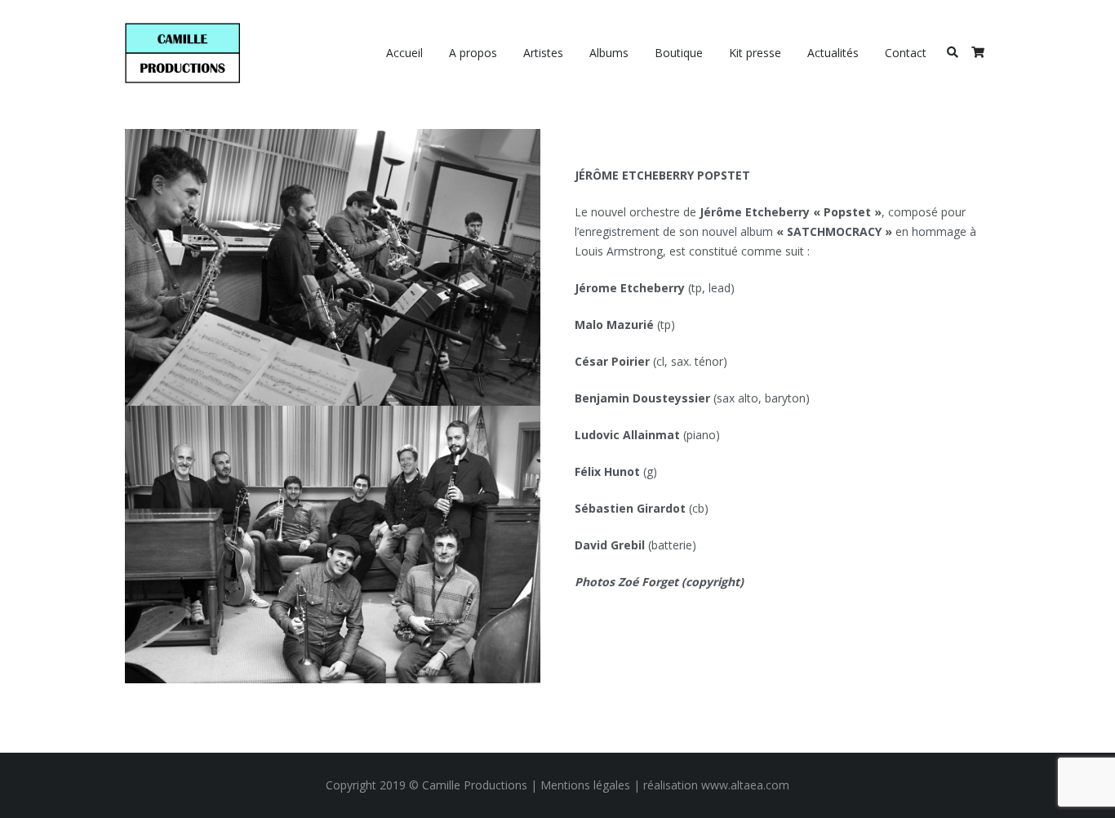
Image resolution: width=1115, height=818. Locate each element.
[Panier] (977, 53)
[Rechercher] (952, 53)
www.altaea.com (745, 785)
